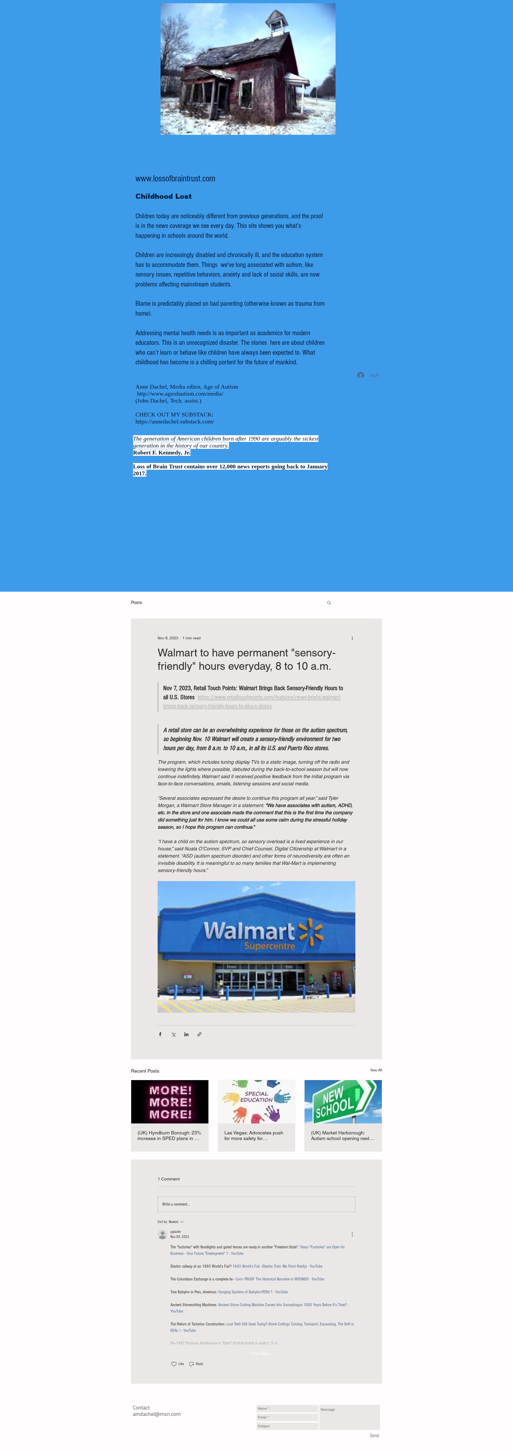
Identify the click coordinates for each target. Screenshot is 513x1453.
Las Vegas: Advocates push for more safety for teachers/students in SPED (253, 1135)
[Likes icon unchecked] (173, 1364)
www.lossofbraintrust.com (175, 179)
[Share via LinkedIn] (186, 1034)
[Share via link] (199, 1034)
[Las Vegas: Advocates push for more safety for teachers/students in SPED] (256, 1101)
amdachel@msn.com (157, 1414)
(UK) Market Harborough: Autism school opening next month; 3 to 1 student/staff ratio (340, 1135)
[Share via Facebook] (160, 1034)
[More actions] (352, 638)
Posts (136, 602)
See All (376, 1070)
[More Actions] (352, 1234)
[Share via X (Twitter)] (173, 1034)
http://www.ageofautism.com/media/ (180, 393)
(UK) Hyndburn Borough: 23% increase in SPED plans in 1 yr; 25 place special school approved (169, 1135)
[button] (329, 602)
